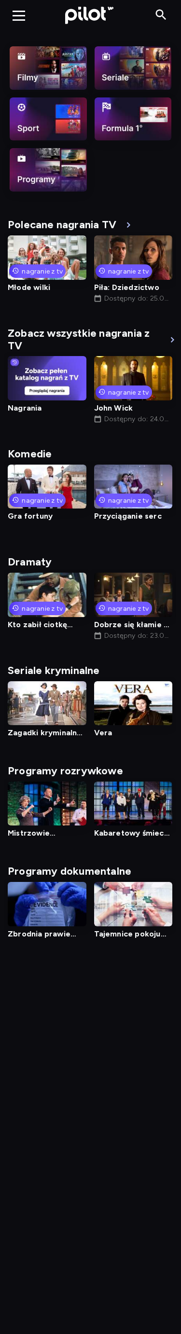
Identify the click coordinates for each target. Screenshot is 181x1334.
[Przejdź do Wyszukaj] (161, 15)
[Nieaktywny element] (48, 68)
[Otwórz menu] (19, 15)
